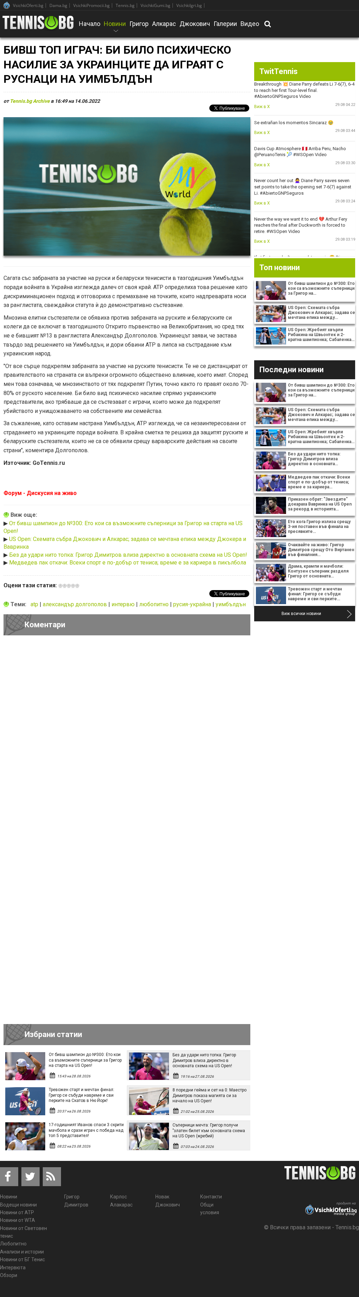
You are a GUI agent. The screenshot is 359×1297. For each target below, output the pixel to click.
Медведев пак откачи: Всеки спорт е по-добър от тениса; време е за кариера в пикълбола (127, 562)
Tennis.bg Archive (30, 101)
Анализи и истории (22, 1252)
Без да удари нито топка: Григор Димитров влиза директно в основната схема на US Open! (128, 554)
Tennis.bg (125, 5)
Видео (250, 23)
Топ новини (279, 267)
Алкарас (164, 23)
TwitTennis (278, 71)
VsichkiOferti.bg (28, 5)
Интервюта (13, 1267)
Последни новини (291, 369)
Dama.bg (58, 5)
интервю (123, 604)
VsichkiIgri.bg (189, 5)
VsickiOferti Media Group (7, 5)
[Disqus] (127, 737)
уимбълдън (231, 604)
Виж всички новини (301, 613)
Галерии (225, 23)
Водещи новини (18, 1205)
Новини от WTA (17, 1220)
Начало (89, 23)
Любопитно (13, 1243)
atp (35, 604)
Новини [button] (115, 28)
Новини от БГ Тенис (22, 1259)
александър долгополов (75, 604)
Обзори (8, 1275)
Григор (139, 23)
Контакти (211, 1196)
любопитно (154, 604)
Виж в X (262, 106)
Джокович (195, 23)
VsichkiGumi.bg (155, 5)
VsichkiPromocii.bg (91, 5)
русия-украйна (192, 604)
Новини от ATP (17, 1212)
